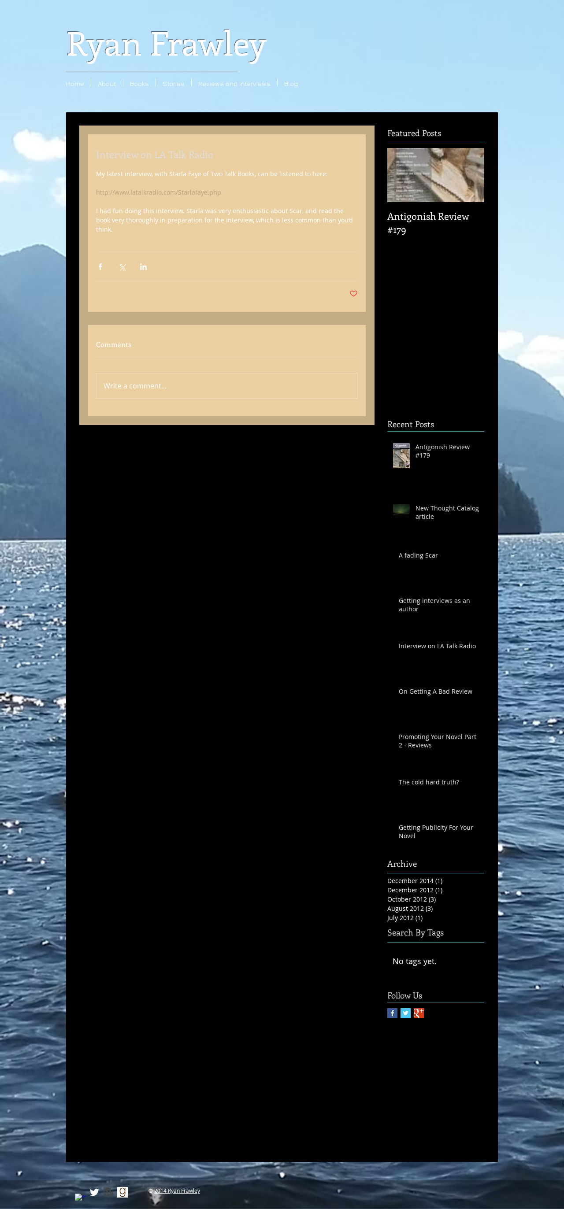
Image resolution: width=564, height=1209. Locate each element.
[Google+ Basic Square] (419, 1013)
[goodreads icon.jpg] (122, 1192)
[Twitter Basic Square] (406, 1013)
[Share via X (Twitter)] (122, 267)
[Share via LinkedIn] (143, 267)
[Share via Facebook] (100, 267)
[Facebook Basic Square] (392, 1013)
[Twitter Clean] (94, 1192)
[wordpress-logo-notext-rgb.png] (108, 1192)
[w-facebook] (80, 1199)
